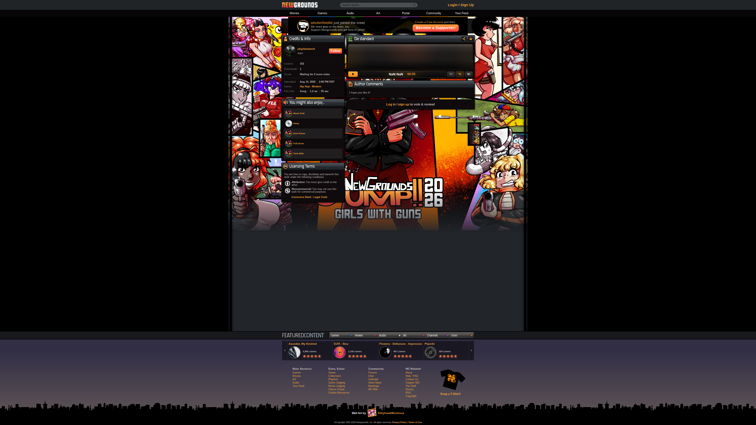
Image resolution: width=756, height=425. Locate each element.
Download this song (470, 38)
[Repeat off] (451, 74)
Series (332, 372)
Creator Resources (339, 392)
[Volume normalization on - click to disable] (460, 74)
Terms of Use (415, 422)
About (409, 372)
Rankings (373, 385)
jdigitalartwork (306, 49)
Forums (372, 372)
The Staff (411, 385)
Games (322, 13)
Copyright (411, 396)
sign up (403, 104)
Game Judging (336, 382)
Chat (371, 375)
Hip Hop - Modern (310, 86)
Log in (391, 104)
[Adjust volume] (469, 74)
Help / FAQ (412, 375)
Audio (350, 13)
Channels (432, 335)
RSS (408, 392)
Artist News (375, 382)
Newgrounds (300, 4)
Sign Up (467, 5)
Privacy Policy (399, 422)
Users (454, 335)
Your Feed (461, 13)
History (410, 389)
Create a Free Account (429, 22)
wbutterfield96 (322, 23)
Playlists (333, 379)
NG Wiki (373, 389)
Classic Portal (336, 389)
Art (378, 13)
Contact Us (412, 379)
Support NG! (413, 382)
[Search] (414, 5)
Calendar (373, 379)
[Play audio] (353, 74)
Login (453, 5)
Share (464, 38)
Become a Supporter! (436, 28)
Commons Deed (301, 197)
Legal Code (320, 197)
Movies (294, 13)
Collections (334, 375)
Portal (406, 13)
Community (433, 13)
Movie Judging (336, 385)
